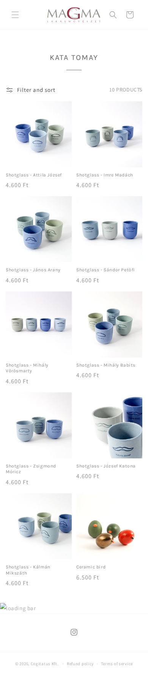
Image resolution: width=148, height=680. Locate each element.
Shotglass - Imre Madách (104, 175)
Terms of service (117, 663)
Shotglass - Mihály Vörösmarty (27, 368)
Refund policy (80, 663)
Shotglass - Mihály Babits (105, 365)
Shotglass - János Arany (33, 269)
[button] (15, 14)
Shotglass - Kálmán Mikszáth (28, 570)
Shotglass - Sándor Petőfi (105, 269)
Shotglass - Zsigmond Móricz (31, 469)
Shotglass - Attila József (34, 175)
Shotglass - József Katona (106, 466)
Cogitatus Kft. (45, 663)
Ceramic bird (90, 567)
